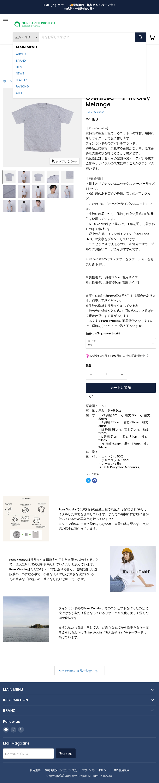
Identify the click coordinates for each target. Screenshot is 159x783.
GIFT (19, 93)
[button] (91, 397)
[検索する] (140, 37)
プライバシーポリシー (95, 770)
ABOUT (21, 54)
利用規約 (35, 770)
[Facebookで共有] (94, 480)
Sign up (65, 753)
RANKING (22, 86)
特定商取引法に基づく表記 (61, 770)
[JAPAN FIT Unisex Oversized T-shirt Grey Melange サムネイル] (9, 177)
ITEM (19, 67)
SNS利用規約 (121, 770)
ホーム (7, 81)
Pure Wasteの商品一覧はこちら (79, 671)
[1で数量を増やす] (122, 374)
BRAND (21, 60)
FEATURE (22, 80)
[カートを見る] (152, 37)
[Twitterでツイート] (88, 480)
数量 (88, 365)
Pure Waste (95, 111)
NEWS (20, 73)
